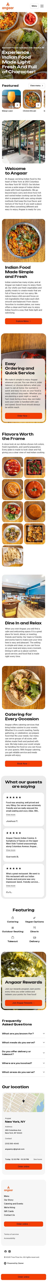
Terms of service (11, 1234)
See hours (38, 1159)
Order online (23, 1166)
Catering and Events (13, 1203)
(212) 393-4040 (12, 1144)
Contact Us (9, 1215)
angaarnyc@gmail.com (14, 1149)
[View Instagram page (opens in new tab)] (9, 1251)
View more (10, 814)
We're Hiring (9, 1207)
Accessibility (9, 1238)
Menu (34, 6)
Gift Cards (9, 1211)
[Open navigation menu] (41, 6)
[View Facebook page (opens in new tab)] (5, 1251)
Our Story (8, 1200)
